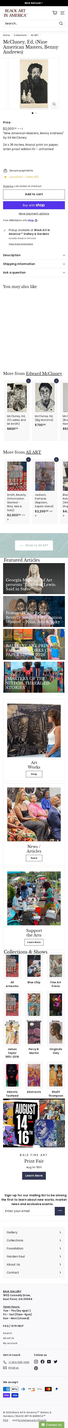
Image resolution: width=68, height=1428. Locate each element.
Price (7, 122)
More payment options (34, 213)
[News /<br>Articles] (34, 814)
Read (34, 858)
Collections (20, 35)
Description (11, 255)
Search (7, 1333)
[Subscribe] (60, 1211)
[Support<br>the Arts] (34, 898)
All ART (34, 35)
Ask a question (14, 272)
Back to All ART (36, 545)
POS (5, 1420)
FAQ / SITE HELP (13, 1326)
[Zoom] (54, 104)
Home (6, 35)
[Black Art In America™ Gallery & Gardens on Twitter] (55, 1362)
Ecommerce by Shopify (32, 1420)
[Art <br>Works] (34, 730)
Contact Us (53, 1424)
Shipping (8, 186)
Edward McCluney (44, 373)
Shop (34, 774)
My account (10, 1343)
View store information (21, 243)
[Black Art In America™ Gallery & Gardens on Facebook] (42, 1362)
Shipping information (19, 264)
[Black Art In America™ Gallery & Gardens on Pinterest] (36, 1368)
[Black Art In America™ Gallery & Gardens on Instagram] (36, 1362)
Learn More (34, 942)
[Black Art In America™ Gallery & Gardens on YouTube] (49, 1362)
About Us (8, 1338)
